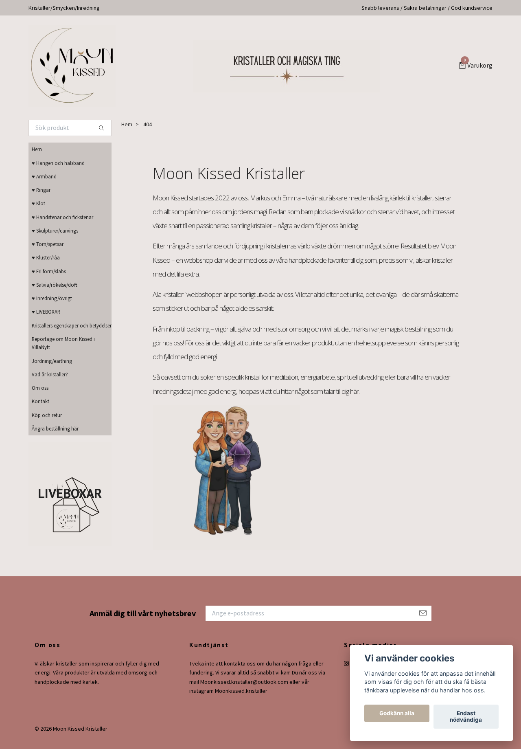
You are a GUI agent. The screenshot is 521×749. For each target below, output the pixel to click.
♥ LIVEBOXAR (46, 311)
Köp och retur (47, 415)
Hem (37, 149)
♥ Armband (44, 176)
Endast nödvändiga (466, 716)
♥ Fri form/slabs (49, 271)
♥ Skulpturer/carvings (55, 230)
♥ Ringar (41, 190)
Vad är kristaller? (50, 374)
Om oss (40, 387)
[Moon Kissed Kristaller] (72, 66)
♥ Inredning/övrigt (52, 298)
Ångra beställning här (55, 428)
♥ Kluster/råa (46, 257)
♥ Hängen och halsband (58, 163)
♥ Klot (38, 203)
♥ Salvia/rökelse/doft (54, 284)
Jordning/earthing (52, 361)
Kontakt (40, 401)
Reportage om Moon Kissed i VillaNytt (63, 343)
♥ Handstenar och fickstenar (62, 217)
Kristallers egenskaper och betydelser (72, 325)
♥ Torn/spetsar (47, 244)
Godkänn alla (396, 713)
